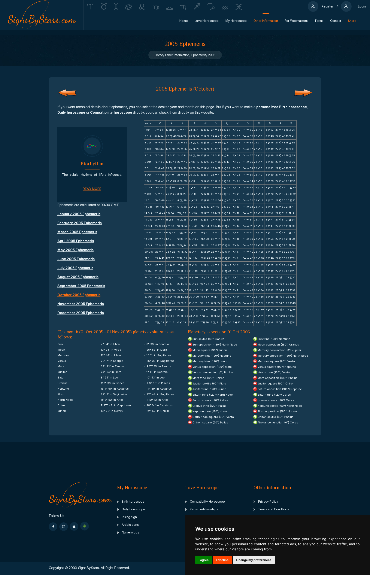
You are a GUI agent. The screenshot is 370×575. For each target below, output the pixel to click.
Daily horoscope (71, 112)
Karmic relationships (203, 509)
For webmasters (296, 20)
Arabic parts (130, 524)
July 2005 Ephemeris (75, 268)
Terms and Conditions (273, 509)
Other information (266, 20)
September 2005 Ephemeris (81, 286)
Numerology (130, 532)
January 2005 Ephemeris (78, 214)
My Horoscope (236, 20)
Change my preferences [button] (253, 560)
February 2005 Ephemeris (79, 223)
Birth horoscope (133, 501)
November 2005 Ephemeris (80, 304)
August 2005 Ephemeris (77, 277)
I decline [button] (222, 560)
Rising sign (129, 517)
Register (327, 6)
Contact (335, 20)
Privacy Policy (267, 501)
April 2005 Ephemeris (75, 241)
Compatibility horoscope (111, 112)
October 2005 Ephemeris (78, 295)
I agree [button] (204, 560)
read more (92, 189)
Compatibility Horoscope (207, 501)
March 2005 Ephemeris (77, 232)
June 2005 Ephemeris (76, 259)
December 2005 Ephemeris (80, 313)
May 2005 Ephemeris (75, 250)
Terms (319, 20)
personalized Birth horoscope (281, 107)
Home (183, 20)
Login (362, 6)
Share (352, 20)
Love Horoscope (207, 20)
